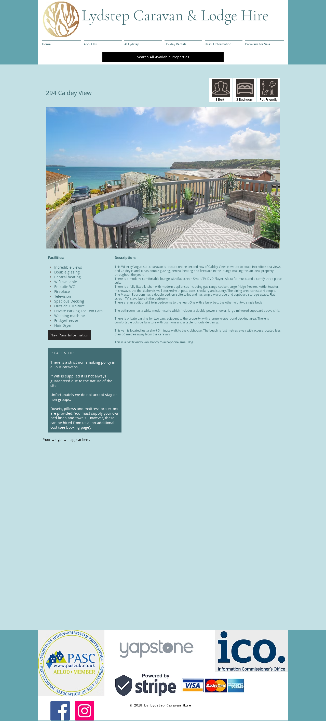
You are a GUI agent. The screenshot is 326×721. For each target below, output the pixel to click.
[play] (267, 244)
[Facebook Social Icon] (60, 710)
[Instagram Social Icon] (84, 710)
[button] (163, 177)
